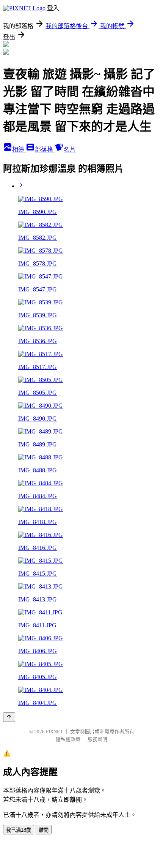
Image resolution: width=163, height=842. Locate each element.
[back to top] (9, 717)
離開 (44, 830)
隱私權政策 (68, 739)
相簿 (19, 149)
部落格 (45, 149)
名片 (70, 149)
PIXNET (54, 731)
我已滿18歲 (18, 830)
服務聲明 (97, 739)
